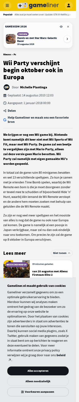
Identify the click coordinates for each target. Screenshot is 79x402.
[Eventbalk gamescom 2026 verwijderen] (68, 26)
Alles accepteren (38, 371)
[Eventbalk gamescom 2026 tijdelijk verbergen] (61, 26)
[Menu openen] (7, 5)
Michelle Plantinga (33, 87)
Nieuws (7, 54)
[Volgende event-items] (67, 39)
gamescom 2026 (16, 26)
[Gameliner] (38, 5)
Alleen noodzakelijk (38, 381)
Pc (15, 54)
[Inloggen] (69, 5)
